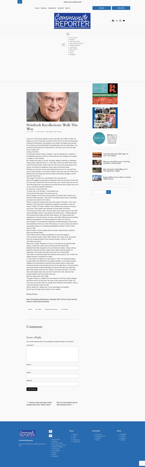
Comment (30, 345)
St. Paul (37, 8)
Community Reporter (26, 440)
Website (29, 380)
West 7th (67, 8)
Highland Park (52, 8)
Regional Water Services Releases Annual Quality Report (117, 178)
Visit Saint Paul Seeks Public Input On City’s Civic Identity (115, 154)
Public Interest (57, 131)
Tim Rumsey (40, 131)
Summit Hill (61, 8)
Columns (30, 309)
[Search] (108, 192)
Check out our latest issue (72, 2)
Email (29, 372)
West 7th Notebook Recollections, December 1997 (43, 299)
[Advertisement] (72, 69)
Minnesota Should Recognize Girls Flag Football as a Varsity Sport (116, 162)
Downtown (44, 8)
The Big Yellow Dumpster (40, 301)
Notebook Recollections (51, 309)
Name (29, 364)
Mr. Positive (38, 309)
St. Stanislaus (64, 309)
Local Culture (49, 131)
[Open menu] (63, 44)
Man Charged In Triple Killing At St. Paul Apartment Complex (115, 170)
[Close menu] (68, 34)
